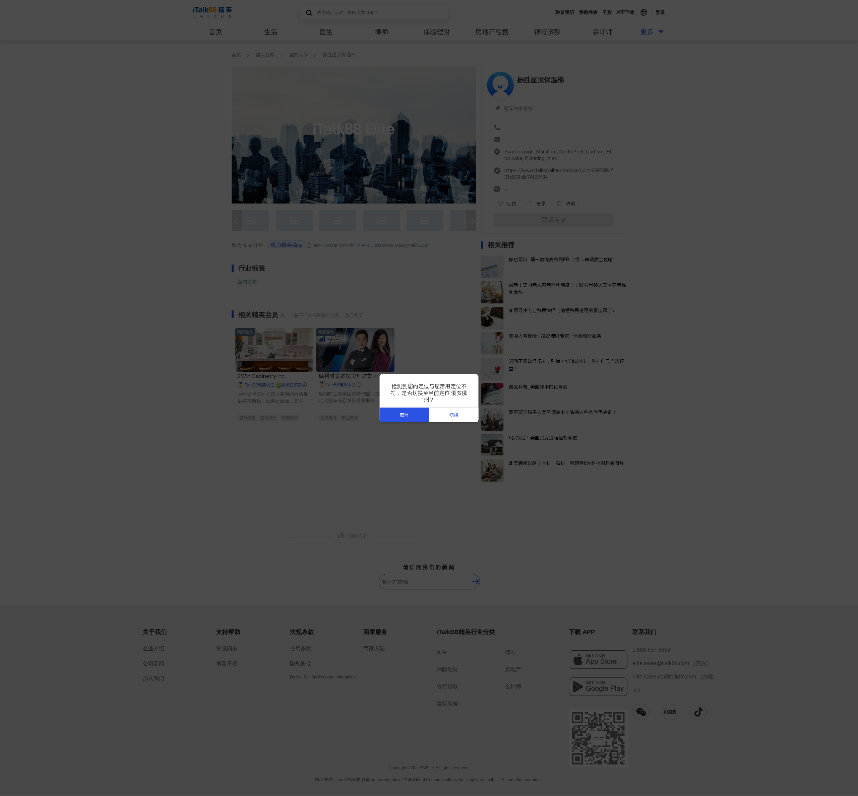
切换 (453, 415)
